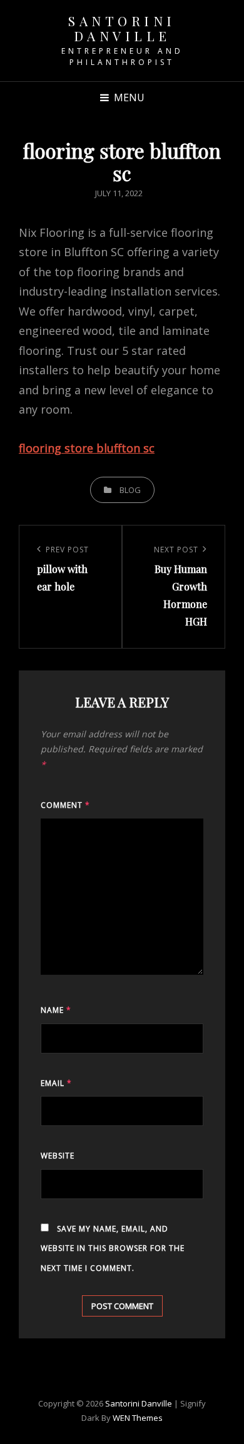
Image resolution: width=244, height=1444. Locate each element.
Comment (65, 805)
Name (56, 1010)
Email (56, 1083)
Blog (130, 489)
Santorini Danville (122, 28)
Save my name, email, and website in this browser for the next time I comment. (113, 1248)
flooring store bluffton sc (87, 448)
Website (57, 1155)
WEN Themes (138, 1417)
